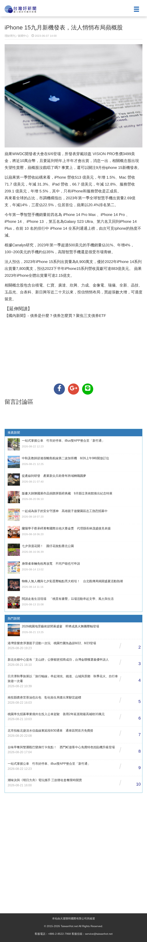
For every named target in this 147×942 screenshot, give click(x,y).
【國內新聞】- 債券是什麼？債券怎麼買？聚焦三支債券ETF (55, 315)
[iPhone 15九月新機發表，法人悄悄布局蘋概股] (59, 389)
